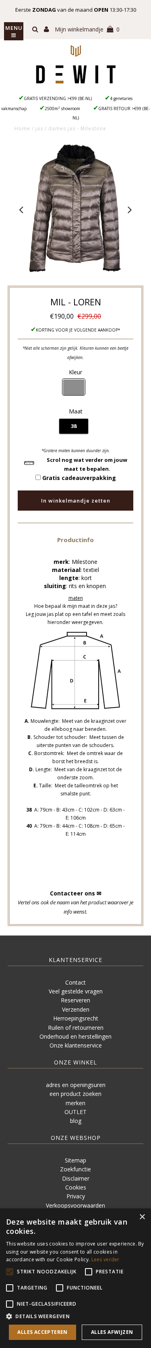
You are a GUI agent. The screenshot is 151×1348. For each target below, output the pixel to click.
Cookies (75, 1187)
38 (74, 426)
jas (39, 128)
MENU (14, 27)
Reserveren (75, 1000)
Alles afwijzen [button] (112, 1332)
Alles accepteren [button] (42, 1332)
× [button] (142, 1217)
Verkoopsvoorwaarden (75, 1205)
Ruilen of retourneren (75, 1027)
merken (75, 1103)
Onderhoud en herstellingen (75, 1036)
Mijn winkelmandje (87, 29)
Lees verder (105, 1259)
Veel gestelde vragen (76, 991)
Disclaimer (75, 1178)
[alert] (75, 1278)
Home (22, 128)
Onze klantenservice (76, 1045)
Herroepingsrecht (75, 1018)
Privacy (75, 1196)
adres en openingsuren (75, 1085)
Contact (75, 982)
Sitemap (75, 1160)
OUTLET (75, 1112)
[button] (75, 539)
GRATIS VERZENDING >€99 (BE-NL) (58, 98)
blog (75, 1121)
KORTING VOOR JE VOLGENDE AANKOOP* (78, 330)
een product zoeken (75, 1094)
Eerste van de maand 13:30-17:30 (75, 9)
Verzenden (75, 1009)
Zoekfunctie (75, 1169)
